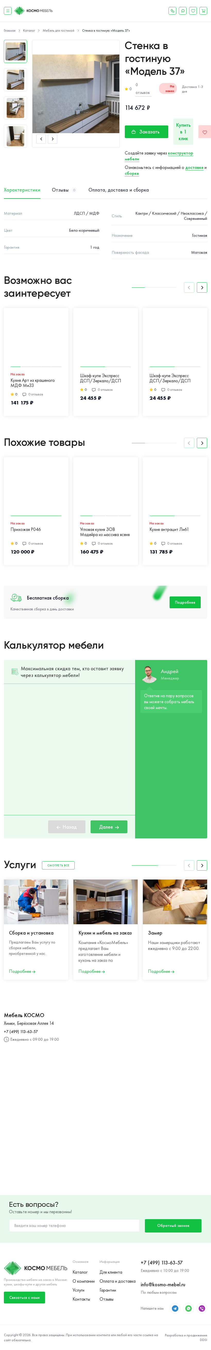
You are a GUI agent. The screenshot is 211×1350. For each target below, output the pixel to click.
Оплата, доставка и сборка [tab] (119, 189)
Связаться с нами (24, 1297)
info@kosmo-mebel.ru (163, 1284)
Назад (70, 826)
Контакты (81, 1299)
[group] (75, 94)
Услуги (78, 1290)
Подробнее (185, 602)
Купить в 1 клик (183, 132)
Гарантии (108, 1290)
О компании (84, 1281)
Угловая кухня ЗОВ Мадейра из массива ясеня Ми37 (105, 532)
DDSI (203, 1339)
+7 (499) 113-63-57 (21, 1031)
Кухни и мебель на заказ (105, 932)
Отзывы (106, 1299)
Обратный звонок (173, 1225)
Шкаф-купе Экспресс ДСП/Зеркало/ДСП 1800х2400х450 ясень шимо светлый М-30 (101, 378)
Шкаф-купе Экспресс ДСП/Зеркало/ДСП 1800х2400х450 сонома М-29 (173, 378)
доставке (194, 167)
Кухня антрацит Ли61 (169, 529)
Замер (155, 932)
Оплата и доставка (118, 1281)
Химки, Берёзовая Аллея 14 (29, 1023)
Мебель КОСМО (24, 1015)
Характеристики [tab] (22, 189)
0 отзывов (143, 88)
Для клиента (111, 1272)
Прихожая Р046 (26, 529)
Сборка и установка (31, 932)
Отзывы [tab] (63, 189)
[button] (41, 139)
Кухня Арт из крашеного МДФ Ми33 (33, 383)
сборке (132, 173)
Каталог (80, 1272)
